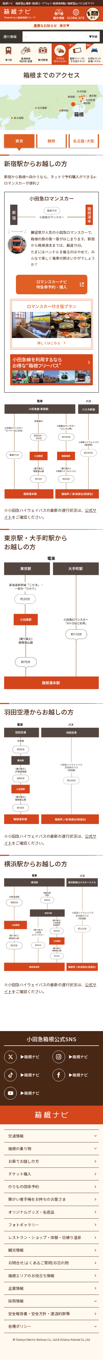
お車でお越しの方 (23, 1161)
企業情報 (16, 1288)
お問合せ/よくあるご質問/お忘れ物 (38, 1262)
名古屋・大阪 (83, 141)
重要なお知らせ (51, 25)
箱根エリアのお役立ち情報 (31, 1275)
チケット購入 (19, 1174)
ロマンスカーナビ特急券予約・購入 (51, 284)
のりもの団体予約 (23, 1186)
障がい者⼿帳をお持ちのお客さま (37, 1199)
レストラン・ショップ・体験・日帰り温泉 (44, 1237)
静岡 (51, 141)
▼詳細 (93, 36)
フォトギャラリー (23, 1224)
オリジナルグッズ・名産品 (31, 1212)
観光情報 (16, 1250)
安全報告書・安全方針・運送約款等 (39, 1313)
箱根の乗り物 (19, 1148)
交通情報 (16, 1136)
